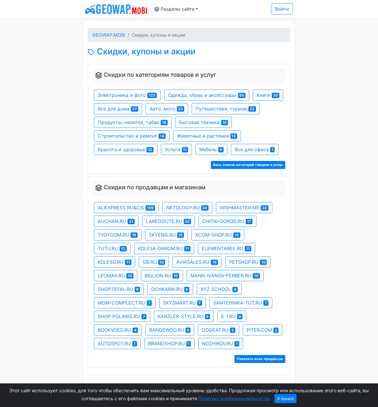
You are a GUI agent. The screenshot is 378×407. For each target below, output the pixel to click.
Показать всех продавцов (260, 359)
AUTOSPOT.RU (117, 343)
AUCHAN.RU (115, 221)
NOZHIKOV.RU (220, 343)
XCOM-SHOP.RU (217, 235)
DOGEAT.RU (218, 330)
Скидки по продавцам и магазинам (155, 187)
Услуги (176, 149)
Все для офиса (254, 149)
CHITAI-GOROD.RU (226, 221)
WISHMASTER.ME (243, 208)
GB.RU (153, 262)
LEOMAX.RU (115, 276)
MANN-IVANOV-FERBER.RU (224, 276)
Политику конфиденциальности (233, 398)
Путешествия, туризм (225, 109)
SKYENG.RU (166, 235)
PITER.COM (262, 330)
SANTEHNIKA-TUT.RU (240, 303)
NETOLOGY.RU (186, 208)
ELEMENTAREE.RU (226, 248)
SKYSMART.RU (182, 303)
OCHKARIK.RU (169, 289)
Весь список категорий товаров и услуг (248, 165)
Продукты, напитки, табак (132, 122)
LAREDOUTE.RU (168, 221)
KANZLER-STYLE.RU (183, 316)
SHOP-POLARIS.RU (121, 316)
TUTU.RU (111, 248)
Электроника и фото (126, 95)
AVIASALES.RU (196, 262)
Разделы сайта (176, 9)
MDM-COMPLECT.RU (124, 303)
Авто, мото (166, 109)
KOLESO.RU (114, 262)
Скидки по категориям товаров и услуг (160, 74)
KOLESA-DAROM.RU (163, 248)
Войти (282, 9)
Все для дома (117, 109)
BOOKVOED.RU (117, 330)
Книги (267, 95)
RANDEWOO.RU (169, 330)
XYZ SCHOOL (218, 289)
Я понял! (285, 398)
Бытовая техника (203, 122)
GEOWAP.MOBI (108, 35)
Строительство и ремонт (131, 136)
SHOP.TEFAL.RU (118, 289)
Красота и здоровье (125, 149)
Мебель (210, 149)
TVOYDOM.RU (117, 235)
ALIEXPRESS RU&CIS (126, 208)
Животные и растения (206, 136)
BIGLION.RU (161, 276)
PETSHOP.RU (247, 262)
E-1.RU (231, 316)
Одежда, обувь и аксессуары (206, 95)
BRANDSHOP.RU (169, 343)
